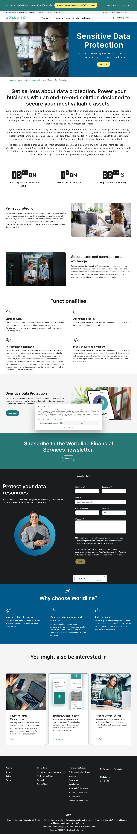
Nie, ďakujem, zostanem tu (118, 5)
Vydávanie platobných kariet (79, 772)
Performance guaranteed (20, 346)
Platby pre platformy (45, 776)
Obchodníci (46, 18)
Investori (57, 13)
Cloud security (14, 318)
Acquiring (72, 776)
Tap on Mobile (42, 784)
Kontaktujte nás (122, 18)
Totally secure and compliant (89, 346)
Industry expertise (105, 617)
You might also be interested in (68, 657)
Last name (107, 487)
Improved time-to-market (20, 617)
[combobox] (114, 512)
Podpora (128, 13)
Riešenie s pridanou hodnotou (49, 772)
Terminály (41, 780)
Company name (82, 508)
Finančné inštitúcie (62, 18)
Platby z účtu (73, 780)
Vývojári (48, 13)
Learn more (12, 413)
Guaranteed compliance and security (66, 619)
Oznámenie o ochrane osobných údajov (24, 820)
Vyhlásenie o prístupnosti (62, 823)
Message (79, 519)
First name (80, 487)
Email (78, 498)
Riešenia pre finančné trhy (78, 800)
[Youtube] (108, 781)
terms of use (93, 552)
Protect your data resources (24, 489)
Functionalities (68, 301)
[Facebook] (104, 781)
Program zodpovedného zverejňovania (111, 820)
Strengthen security (84, 318)
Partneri (32, 13)
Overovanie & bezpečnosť (78, 788)
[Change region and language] (123, 769)
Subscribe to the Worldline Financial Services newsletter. (68, 446)
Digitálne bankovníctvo (77, 792)
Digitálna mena (74, 796)
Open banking (73, 784)
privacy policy (118, 555)
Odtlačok (80, 823)
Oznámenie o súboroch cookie (79, 820)
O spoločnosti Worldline (112, 12)
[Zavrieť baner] (130, 5)
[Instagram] (111, 781)
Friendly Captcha (101, 580)
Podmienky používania (53, 820)
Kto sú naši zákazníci (81, 18)
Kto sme (9, 772)
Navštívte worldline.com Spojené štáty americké (76, 5)
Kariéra (40, 13)
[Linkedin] (101, 781)
